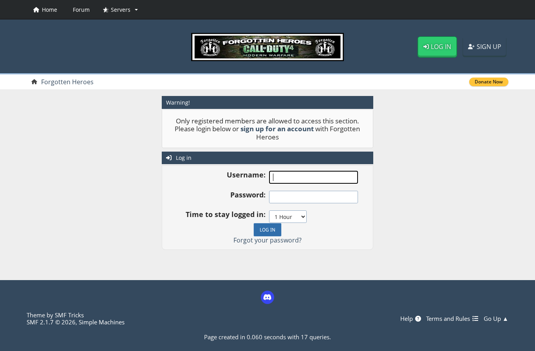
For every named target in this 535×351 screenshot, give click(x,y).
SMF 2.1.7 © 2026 (51, 322)
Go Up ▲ (496, 318)
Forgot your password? (267, 240)
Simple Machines (102, 322)
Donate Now (489, 81)
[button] (120, 10)
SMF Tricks (69, 315)
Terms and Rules (449, 318)
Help (407, 318)
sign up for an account (277, 128)
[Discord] (267, 297)
